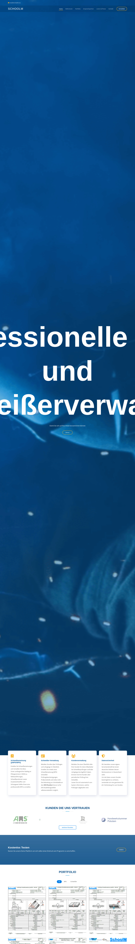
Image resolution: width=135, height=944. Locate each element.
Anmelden (122, 9)
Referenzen (69, 9)
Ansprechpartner (88, 9)
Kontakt (111, 9)
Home (61, 9)
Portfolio (77, 9)
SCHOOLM (15, 8)
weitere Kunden (67, 827)
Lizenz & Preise (101, 9)
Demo (67, 432)
